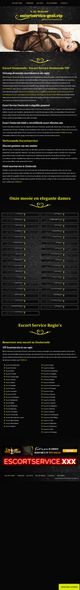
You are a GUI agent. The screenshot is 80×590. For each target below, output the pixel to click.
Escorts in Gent (48, 391)
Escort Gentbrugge (12, 377)
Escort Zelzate (10, 426)
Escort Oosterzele (12, 414)
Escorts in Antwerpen (50, 371)
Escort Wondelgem (12, 423)
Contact (64, 3)
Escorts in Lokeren (49, 403)
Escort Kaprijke (11, 385)
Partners (60, 475)
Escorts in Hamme (63, 91)
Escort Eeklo (10, 371)
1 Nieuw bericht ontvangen (69, 587)
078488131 (8, 89)
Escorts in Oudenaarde (50, 414)
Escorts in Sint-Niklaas (54, 94)
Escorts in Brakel (48, 379)
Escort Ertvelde (51, 91)
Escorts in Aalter (48, 368)
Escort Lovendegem (18, 94)
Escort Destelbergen (13, 365)
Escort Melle (10, 403)
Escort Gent (17, 3)
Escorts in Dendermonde (51, 385)
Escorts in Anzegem (49, 374)
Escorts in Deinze (49, 382)
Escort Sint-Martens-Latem (15, 417)
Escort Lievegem (40, 91)
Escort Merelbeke (12, 406)
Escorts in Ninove (49, 412)
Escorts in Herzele (49, 397)
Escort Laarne (10, 388)
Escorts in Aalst (48, 365)
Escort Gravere (11, 379)
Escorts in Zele (48, 429)
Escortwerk (52, 3)
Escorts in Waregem (27, 91)
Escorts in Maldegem (50, 406)
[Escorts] (40, 450)
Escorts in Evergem (49, 388)
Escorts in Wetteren (50, 426)
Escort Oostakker (12, 412)
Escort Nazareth (41, 94)
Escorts (40, 3)
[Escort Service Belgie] (40, 461)
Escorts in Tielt (48, 420)
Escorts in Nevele (49, 409)
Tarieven (29, 3)
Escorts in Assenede (50, 377)
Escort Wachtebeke (12, 420)
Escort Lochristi (11, 394)
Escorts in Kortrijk (49, 400)
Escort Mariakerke (12, 400)
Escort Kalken (30, 94)
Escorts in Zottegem (50, 432)
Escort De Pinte (11, 368)
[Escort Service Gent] (40, 16)
